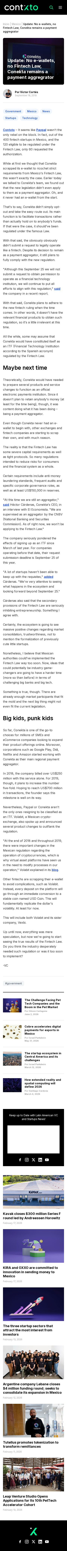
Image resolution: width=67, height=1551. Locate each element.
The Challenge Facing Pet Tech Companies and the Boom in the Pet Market (43, 1003)
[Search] (51, 7)
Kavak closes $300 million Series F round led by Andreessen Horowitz (32, 1216)
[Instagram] (27, 1160)
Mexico (16, 24)
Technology (30, 118)
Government (13, 111)
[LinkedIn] (40, 1160)
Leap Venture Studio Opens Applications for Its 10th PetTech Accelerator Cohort (29, 1500)
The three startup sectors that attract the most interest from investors (28, 1330)
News (46, 111)
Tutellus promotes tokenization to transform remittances (30, 1444)
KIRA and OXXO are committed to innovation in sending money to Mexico (30, 1272)
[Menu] (60, 7)
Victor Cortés (29, 92)
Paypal (41, 130)
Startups (10, 118)
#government (13, 983)
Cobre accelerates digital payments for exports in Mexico (43, 1030)
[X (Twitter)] (33, 1160)
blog (55, 870)
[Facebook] (20, 1160)
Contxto (9, 130)
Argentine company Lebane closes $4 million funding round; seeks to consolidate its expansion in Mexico (32, 1388)
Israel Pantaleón (37, 1037)
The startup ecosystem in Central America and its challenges (43, 1056)
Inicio (6, 24)
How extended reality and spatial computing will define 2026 (43, 1083)
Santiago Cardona (38, 1091)
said (57, 289)
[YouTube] (47, 1160)
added (48, 577)
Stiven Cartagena (38, 1011)
